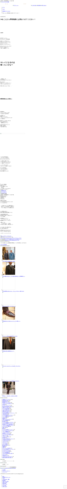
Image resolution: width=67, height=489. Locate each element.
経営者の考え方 (5, 401)
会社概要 (3, 469)
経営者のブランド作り (6, 402)
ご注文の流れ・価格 (5, 479)
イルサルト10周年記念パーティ (7, 425)
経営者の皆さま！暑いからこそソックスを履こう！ (11, 321)
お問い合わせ (4, 486)
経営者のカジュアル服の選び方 (7, 424)
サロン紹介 (4, 485)
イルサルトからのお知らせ (7, 403)
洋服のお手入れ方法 (5, 410)
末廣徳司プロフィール (6, 477)
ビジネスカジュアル (5, 450)
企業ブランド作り (5, 407)
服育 (3, 428)
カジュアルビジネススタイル (7, 430)
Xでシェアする (3, 238)
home (3, 476)
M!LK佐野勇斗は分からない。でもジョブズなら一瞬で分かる (13, 291)
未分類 (3, 404)
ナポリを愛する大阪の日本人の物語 (8, 261)
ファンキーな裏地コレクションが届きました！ (13, 239)
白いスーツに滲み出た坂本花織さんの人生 (9, 336)
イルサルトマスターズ (6, 432)
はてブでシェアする (17, 238)
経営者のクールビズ (5, 433)
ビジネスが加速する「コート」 (7, 423)
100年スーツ (4, 435)
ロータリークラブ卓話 (6, 451)
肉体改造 (3, 418)
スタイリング (4, 484)
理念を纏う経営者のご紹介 (7, 406)
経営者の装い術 (5, 400)
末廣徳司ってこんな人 (6, 11)
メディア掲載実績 (5, 431)
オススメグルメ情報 (5, 426)
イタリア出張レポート (6, 409)
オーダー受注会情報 (5, 408)
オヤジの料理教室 (5, 452)
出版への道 (4, 427)
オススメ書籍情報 (5, 420)
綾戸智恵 (3, 437)
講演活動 (3, 480)
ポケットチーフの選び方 (6, 448)
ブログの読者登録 (3, 244)
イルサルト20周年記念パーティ (7, 438)
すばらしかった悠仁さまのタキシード (9, 306)
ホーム (3, 7)
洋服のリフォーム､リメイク (7, 419)
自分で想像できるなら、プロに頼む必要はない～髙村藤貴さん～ (13, 276)
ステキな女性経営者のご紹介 (7, 453)
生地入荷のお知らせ (5, 411)
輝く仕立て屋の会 (5, 445)
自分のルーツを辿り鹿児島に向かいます (12, 240)
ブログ (3, 9)
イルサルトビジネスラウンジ (7, 456)
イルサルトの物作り (5, 436)
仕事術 (3, 447)
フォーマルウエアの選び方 (7, 434)
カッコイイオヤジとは (6, 405)
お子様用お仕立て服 (5, 439)
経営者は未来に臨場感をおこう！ (8, 351)
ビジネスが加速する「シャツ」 (7, 429)
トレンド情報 (4, 417)
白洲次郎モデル (5, 455)
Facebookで (10, 238)
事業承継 (3, 446)
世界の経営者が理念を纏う (7, 457)
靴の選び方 (4, 421)
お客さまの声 (4, 482)
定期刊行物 (4, 483)
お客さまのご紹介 (5, 481)
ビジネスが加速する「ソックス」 (8, 449)
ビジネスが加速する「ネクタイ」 (8, 422)
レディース (4, 454)
